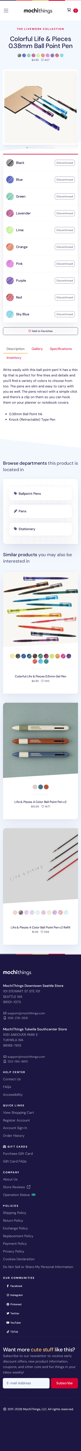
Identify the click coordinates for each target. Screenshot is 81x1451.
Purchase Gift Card (18, 1153)
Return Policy (13, 1220)
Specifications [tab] (61, 349)
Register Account (16, 1120)
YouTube (17, 1322)
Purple (21, 280)
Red (19, 297)
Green (21, 196)
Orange (22, 247)
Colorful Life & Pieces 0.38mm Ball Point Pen (40, 42)
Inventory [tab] (14, 357)
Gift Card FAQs (15, 1161)
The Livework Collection (40, 29)
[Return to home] (38, 10)
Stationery (27, 529)
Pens (22, 511)
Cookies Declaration (18, 1259)
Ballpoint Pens (30, 493)
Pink (19, 263)
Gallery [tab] (37, 349)
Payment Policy (15, 1243)
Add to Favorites (42, 331)
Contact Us (12, 1079)
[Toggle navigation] (6, 10)
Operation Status (17, 1195)
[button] (40, 107)
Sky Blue (22, 314)
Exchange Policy (15, 1228)
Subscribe (67, 1383)
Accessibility (13, 1094)
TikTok (15, 1331)
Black (20, 163)
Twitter (16, 1313)
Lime (20, 230)
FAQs (7, 1087)
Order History (13, 1135)
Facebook (17, 1286)
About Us (10, 1179)
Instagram (18, 1295)
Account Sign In (15, 1128)
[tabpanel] (40, 394)
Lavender (23, 213)
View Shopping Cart (18, 1112)
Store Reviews (14, 1187)
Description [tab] (15, 349)
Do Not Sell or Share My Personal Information (38, 1267)
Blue (19, 179)
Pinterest (17, 1304)
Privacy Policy (13, 1251)
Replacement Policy (18, 1236)
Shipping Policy (14, 1213)
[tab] (27, 147)
